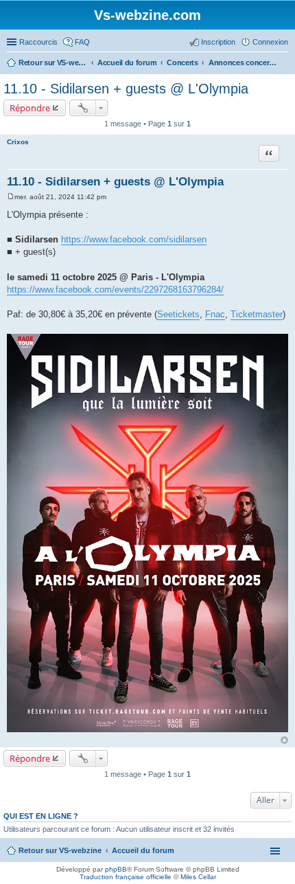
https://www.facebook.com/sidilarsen (133, 239)
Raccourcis (38, 42)
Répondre (30, 108)
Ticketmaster (257, 314)
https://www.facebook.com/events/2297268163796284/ (115, 289)
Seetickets (178, 314)
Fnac (215, 314)
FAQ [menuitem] (82, 42)
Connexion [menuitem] (270, 42)
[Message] (10, 197)
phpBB (116, 869)
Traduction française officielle (126, 877)
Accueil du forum (143, 850)
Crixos (18, 142)
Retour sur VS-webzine (60, 850)
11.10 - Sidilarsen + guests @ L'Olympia (125, 88)
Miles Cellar (198, 877)
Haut (284, 740)
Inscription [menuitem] (218, 42)
